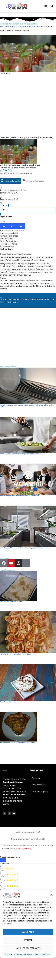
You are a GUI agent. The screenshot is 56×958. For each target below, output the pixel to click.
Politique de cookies (13, 954)
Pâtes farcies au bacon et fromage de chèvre (15, 654)
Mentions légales (40, 791)
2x (12, 226)
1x (4, 226)
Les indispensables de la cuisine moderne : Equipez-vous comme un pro (25, 548)
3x (21, 226)
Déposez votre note (40, 299)
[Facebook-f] (4, 813)
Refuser (28, 940)
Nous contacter (39, 784)
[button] (51, 894)
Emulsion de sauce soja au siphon (11, 601)
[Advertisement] (28, 108)
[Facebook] (3, 563)
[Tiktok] (26, 563)
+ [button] (0, 214)
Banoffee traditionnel (7, 702)
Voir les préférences (28, 948)
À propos (36, 778)
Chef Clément (23, 848)
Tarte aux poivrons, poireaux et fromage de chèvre (17, 742)
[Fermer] (3, 860)
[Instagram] (18, 563)
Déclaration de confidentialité (36, 954)
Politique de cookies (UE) (28, 832)
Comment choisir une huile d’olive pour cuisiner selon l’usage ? (22, 454)
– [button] (8, 205)
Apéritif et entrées (30, 26)
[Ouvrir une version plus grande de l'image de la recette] (18, 140)
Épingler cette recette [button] (34, 181)
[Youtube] (11, 563)
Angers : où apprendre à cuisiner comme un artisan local (19, 496)
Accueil (4, 26)
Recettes (14, 26)
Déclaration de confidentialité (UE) (28, 839)
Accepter (28, 932)
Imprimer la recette (12, 181)
